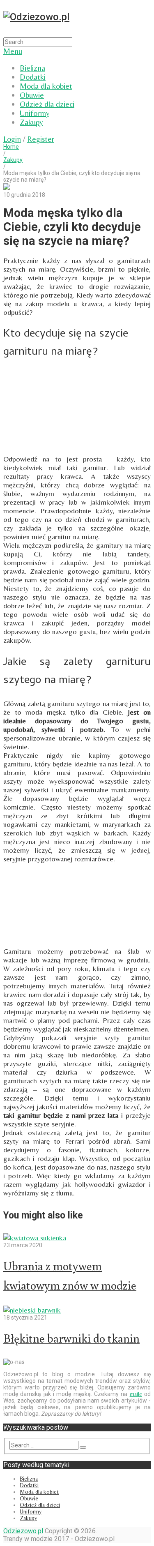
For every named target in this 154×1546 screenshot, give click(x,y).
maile (136, 1394)
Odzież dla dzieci (47, 103)
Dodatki (33, 76)
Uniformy (34, 113)
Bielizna (32, 67)
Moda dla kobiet (46, 85)
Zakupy (31, 122)
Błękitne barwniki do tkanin (71, 1338)
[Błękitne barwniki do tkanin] (77, 1310)
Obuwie (32, 94)
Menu (12, 50)
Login (12, 138)
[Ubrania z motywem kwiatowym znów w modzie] (77, 1237)
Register (40, 138)
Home (11, 146)
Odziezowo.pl (23, 1531)
